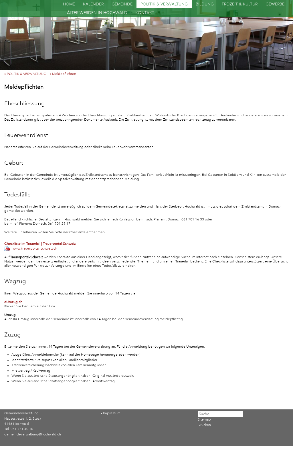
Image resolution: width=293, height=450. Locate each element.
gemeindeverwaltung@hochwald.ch (32, 434)
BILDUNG (205, 4)
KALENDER (93, 4)
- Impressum (110, 413)
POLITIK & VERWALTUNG (164, 4)
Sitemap (204, 419)
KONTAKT (144, 12)
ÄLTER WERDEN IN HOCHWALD (97, 12)
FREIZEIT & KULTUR (240, 4)
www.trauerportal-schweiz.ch (35, 248)
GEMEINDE (122, 4)
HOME (69, 4)
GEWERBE (275, 4)
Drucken (204, 425)
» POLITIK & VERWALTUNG (26, 74)
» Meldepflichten (64, 74)
